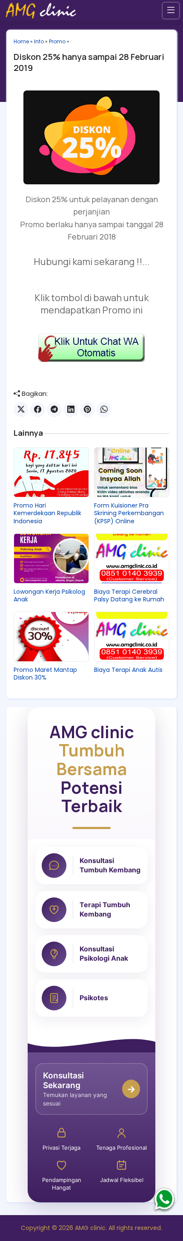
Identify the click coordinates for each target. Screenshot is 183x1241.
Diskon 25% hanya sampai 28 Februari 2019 (89, 62)
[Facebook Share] (37, 409)
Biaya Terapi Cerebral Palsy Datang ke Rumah (129, 595)
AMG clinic (90, 1228)
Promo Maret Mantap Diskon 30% (45, 673)
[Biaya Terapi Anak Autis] (131, 637)
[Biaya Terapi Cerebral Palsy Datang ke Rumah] (131, 558)
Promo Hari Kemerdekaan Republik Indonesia (47, 513)
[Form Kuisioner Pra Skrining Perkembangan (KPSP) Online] (131, 472)
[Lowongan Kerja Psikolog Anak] (51, 558)
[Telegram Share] (54, 409)
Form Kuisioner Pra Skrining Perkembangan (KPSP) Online (129, 513)
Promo (57, 41)
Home (21, 41)
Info (39, 41)
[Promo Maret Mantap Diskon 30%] (51, 637)
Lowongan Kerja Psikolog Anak (49, 595)
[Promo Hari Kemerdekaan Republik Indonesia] (51, 472)
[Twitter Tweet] (21, 409)
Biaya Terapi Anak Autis (128, 670)
